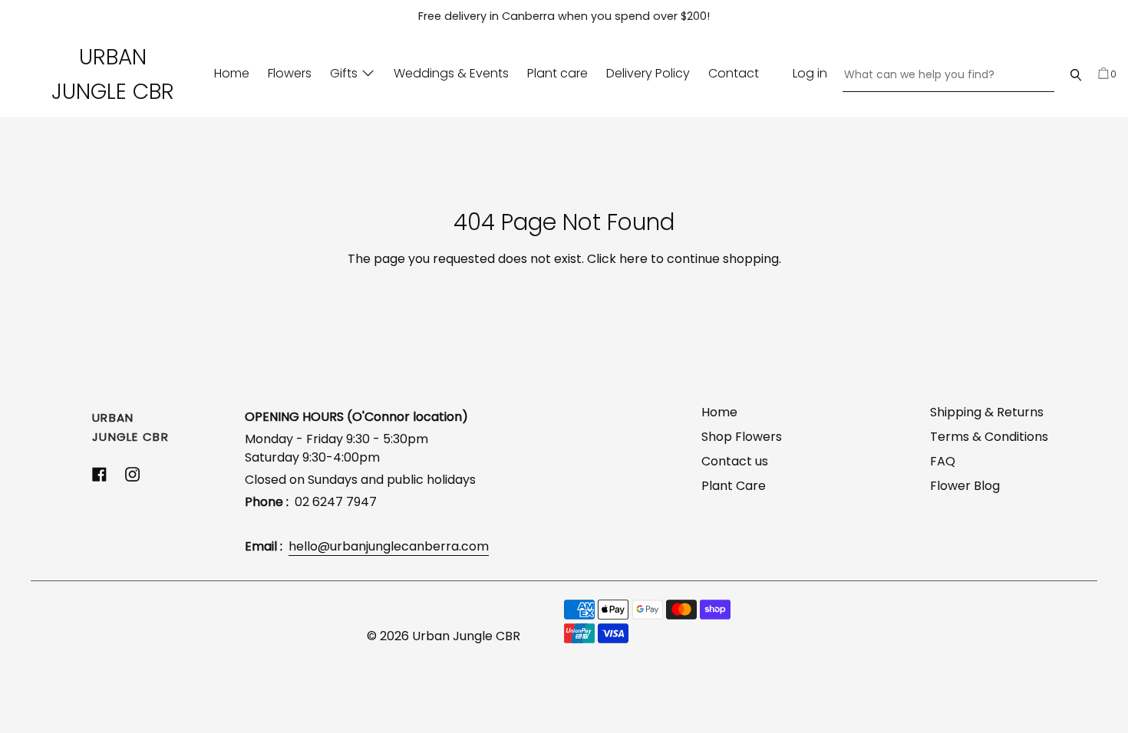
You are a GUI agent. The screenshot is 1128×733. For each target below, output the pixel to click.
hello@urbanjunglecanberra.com (389, 546)
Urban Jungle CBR (112, 74)
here (633, 259)
